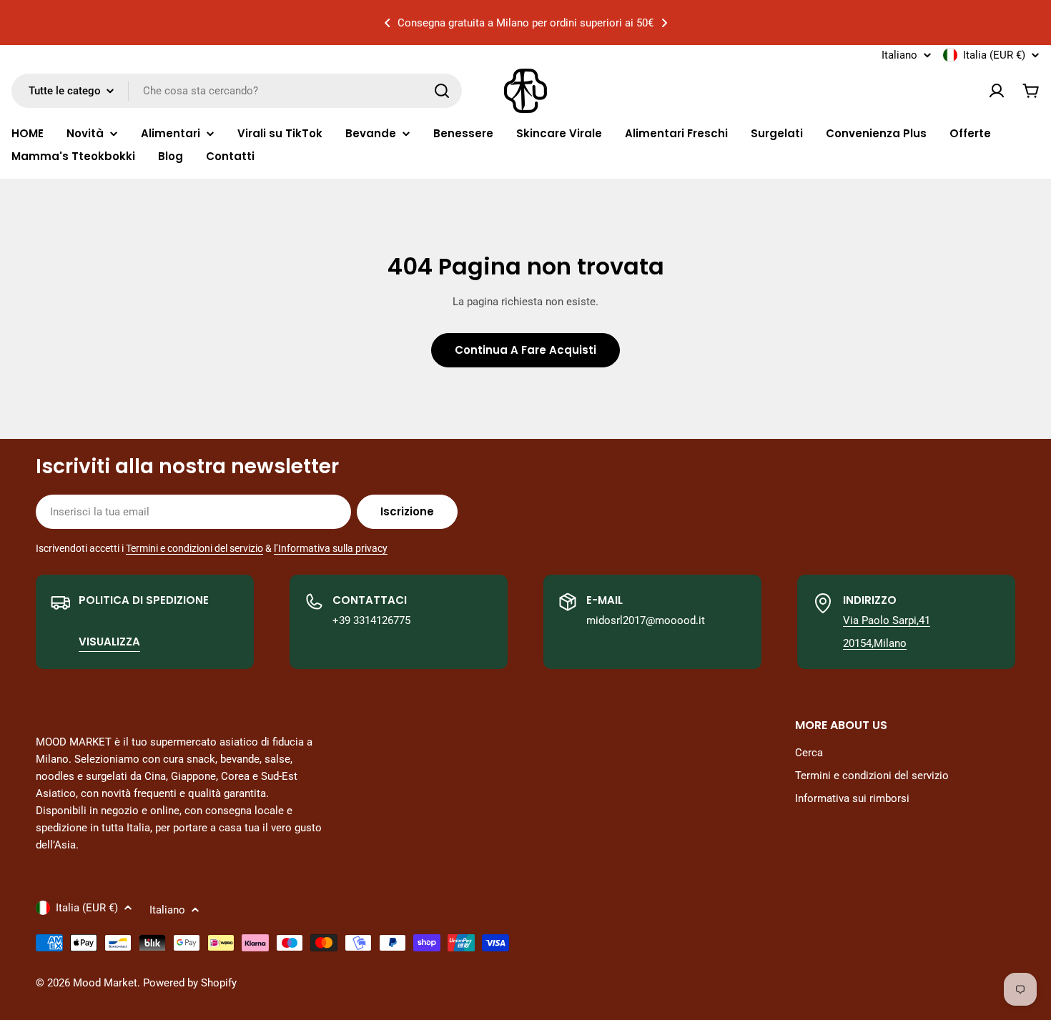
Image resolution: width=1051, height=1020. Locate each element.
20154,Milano (875, 643)
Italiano (899, 55)
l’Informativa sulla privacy (331, 548)
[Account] (996, 90)
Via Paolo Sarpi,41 (886, 620)
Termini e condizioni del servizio (194, 548)
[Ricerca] (441, 90)
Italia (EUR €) (994, 55)
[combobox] (236, 91)
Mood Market (105, 982)
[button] (387, 22)
